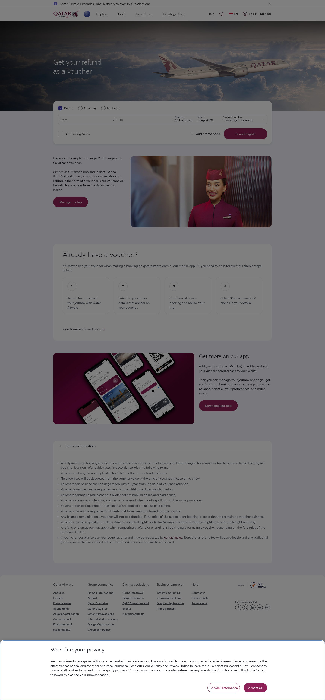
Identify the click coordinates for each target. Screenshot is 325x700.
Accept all (255, 687)
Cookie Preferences (224, 687)
